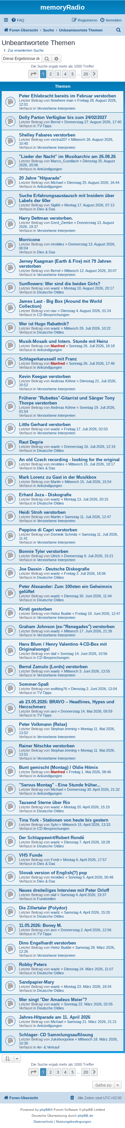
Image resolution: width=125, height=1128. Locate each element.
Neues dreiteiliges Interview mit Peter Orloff (64, 890)
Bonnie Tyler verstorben (43, 551)
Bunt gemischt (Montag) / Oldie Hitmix (58, 767)
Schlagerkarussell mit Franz (48, 358)
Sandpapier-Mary (36, 982)
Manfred (58, 346)
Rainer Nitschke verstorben (47, 745)
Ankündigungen (49, 169)
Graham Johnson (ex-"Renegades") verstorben (67, 626)
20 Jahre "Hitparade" (40, 178)
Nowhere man (62, 100)
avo (54, 711)
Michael (57, 183)
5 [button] (72, 74)
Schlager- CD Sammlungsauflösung (56, 1034)
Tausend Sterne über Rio (44, 802)
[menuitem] (17, 20)
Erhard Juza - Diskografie (45, 494)
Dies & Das (46, 209)
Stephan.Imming (64, 729)
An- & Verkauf (48, 1047)
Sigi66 (55, 205)
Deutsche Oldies (50, 292)
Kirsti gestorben (35, 609)
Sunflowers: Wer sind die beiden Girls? (59, 283)
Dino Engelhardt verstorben (47, 942)
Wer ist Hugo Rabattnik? (44, 323)
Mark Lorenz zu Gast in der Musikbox (57, 477)
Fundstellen (46, 899)
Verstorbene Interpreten (56, 108)
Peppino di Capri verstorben (48, 529)
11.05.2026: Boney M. (40, 925)
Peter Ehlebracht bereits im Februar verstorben (67, 95)
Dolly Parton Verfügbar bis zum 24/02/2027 (63, 117)
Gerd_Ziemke (62, 223)
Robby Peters (33, 964)
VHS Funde (30, 855)
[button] (33, 74)
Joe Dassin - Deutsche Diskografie (54, 568)
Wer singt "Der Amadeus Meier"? (53, 999)
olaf (53, 654)
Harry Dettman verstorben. (46, 218)
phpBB (45, 1109)
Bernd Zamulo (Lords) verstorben (53, 666)
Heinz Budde (61, 614)
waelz (55, 288)
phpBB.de (85, 1115)
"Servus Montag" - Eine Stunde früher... (60, 784)
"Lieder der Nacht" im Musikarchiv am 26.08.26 (67, 156)
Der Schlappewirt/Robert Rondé (51, 837)
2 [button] (50, 74)
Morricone (29, 239)
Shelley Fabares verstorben (47, 135)
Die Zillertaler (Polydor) (43, 907)
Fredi (55, 860)
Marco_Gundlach (65, 161)
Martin (56, 482)
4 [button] (65, 74)
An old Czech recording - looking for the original (69, 459)
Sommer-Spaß (34, 684)
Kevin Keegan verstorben (45, 376)
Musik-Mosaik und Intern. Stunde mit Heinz (63, 341)
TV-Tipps (44, 126)
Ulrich (55, 556)
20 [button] (85, 74)
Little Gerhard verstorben (45, 424)
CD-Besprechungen (53, 315)
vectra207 (59, 139)
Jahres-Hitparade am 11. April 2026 (54, 1017)
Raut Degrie (31, 442)
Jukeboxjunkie (62, 1039)
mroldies (57, 244)
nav (54, 311)
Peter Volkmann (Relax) (43, 724)
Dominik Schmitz (64, 534)
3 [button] (58, 74)
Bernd (55, 122)
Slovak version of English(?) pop (53, 872)
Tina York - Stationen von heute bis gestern (63, 820)
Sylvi (54, 825)
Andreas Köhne (63, 381)
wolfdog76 (59, 689)
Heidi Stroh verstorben (42, 512)
